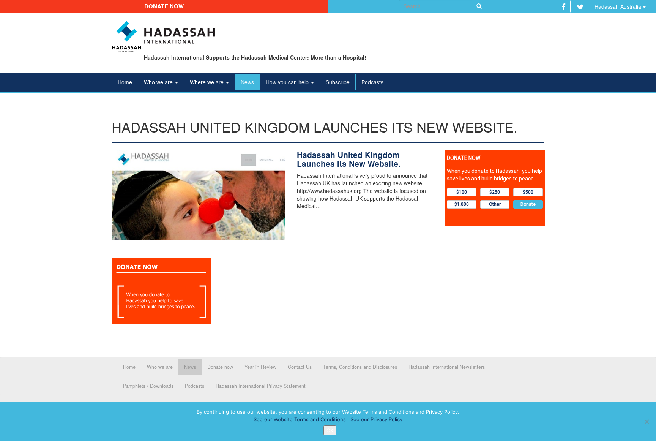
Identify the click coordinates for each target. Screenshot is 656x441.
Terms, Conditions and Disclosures (360, 367)
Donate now (164, 6)
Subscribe (338, 82)
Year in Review (260, 367)
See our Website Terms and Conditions (300, 419)
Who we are (159, 82)
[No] (646, 421)
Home (125, 82)
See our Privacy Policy (376, 419)
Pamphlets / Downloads (148, 386)
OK (329, 430)
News (247, 82)
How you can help (288, 82)
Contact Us (300, 367)
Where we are (207, 82)
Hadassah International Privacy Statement (261, 386)
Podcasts (372, 82)
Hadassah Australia (618, 6)
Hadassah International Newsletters (446, 367)
